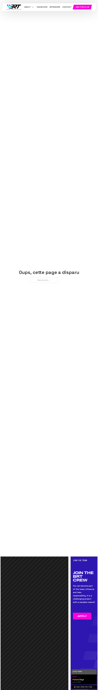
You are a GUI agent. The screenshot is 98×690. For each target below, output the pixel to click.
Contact (66, 7)
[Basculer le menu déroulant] (32, 7)
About (27, 7)
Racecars (42, 7)
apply (82, 616)
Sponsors (55, 7)
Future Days (78, 679)
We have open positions (83, 687)
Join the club (82, 7)
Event (75, 677)
